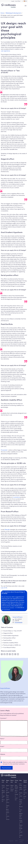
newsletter (7, 609)
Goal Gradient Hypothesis (10, 635)
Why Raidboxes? (16, 787)
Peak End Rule (7, 640)
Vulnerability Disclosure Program (20, 825)
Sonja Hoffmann (17, 617)
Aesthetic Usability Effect (10, 642)
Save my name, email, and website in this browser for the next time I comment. (15, 763)
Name (2, 738)
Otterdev (7, 529)
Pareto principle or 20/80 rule (12, 645)
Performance (3, 787)
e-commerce (16, 497)
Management (3, 792)
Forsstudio (4, 450)
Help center (20, 789)
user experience (5, 51)
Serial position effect (9, 638)
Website (2, 754)
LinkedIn (11, 607)
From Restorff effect (9, 647)
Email (2, 746)
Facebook (4, 607)
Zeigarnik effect (8, 633)
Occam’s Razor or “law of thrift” (12, 631)
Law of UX (4, 588)
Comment (3, 718)
